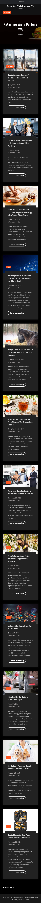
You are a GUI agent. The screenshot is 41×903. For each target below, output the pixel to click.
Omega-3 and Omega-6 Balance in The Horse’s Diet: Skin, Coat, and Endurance (20, 352)
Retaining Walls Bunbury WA (20, 6)
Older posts (9, 887)
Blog (8, 132)
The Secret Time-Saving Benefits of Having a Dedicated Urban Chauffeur (20, 143)
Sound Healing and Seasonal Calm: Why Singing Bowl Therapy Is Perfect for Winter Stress (20, 212)
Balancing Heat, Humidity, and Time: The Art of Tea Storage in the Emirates (20, 422)
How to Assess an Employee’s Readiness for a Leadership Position (18, 78)
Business (10, 66)
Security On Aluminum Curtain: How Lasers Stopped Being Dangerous (19, 559)
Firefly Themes (23, 900)
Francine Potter (14, 87)
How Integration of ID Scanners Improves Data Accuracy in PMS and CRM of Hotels (19, 278)
